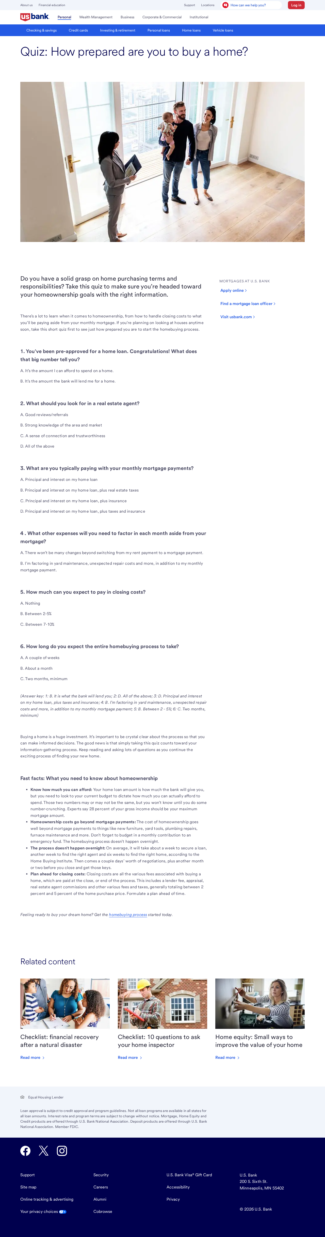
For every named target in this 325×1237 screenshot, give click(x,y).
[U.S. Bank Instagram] (62, 1151)
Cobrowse (102, 1211)
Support (189, 5)
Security (101, 1174)
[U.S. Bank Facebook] (25, 1151)
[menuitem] (35, 17)
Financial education (52, 5)
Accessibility (178, 1187)
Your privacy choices (39, 1211)
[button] (296, 5)
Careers (100, 1187)
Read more (30, 1057)
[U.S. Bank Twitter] (44, 1151)
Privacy (173, 1199)
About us (26, 5)
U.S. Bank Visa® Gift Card (189, 1174)
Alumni (99, 1199)
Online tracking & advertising (46, 1199)
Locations (207, 5)
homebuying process (128, 914)
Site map (28, 1187)
